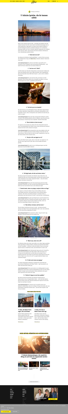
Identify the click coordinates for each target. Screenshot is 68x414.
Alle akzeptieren (6, 411)
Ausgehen (12, 392)
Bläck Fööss (33, 58)
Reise (23, 396)
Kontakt (24, 402)
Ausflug (11, 391)
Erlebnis (11, 394)
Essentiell (4, 407)
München (24, 392)
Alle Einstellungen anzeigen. (5, 409)
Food (11, 389)
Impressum (24, 403)
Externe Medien (11, 407)
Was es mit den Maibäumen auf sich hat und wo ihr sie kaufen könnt (23, 369)
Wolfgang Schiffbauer (35, 11)
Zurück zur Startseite (34, 381)
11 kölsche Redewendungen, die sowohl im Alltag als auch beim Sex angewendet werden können (34, 356)
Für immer (53, 399)
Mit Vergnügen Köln (34, 2)
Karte (11, 397)
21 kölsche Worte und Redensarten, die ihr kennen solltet (44, 369)
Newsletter (24, 399)
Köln (23, 394)
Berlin (24, 389)
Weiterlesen (20, 321)
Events (11, 396)
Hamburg (24, 391)
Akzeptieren (15, 411)
